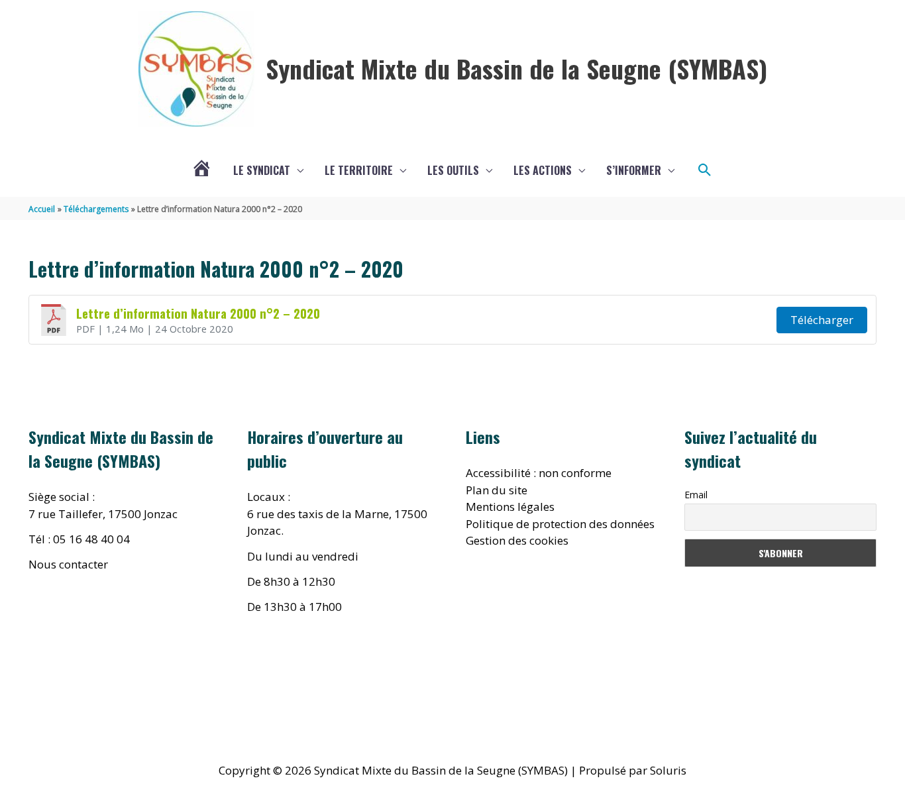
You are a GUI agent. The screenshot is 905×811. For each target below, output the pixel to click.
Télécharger (821, 319)
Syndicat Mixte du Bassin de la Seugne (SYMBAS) (516, 68)
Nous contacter (68, 564)
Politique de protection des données (560, 523)
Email (696, 494)
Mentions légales (510, 506)
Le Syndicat (261, 170)
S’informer (633, 170)
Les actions (542, 170)
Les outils (453, 170)
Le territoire (359, 170)
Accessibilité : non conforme (539, 472)
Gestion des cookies (517, 540)
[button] (705, 170)
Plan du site (496, 490)
